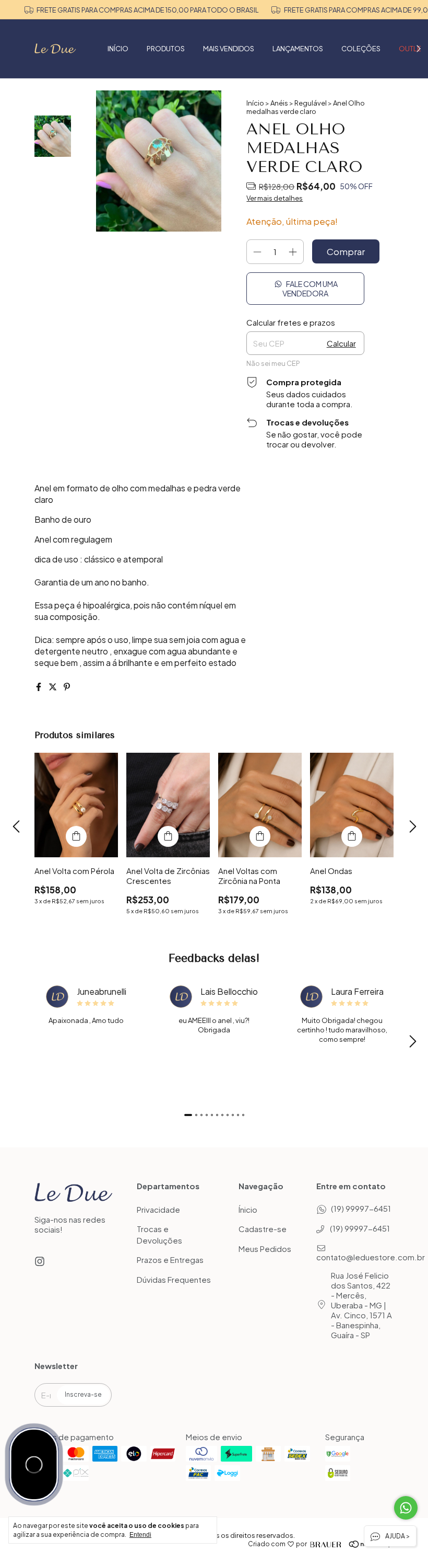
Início (255, 103)
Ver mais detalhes (274, 198)
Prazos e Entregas (170, 1260)
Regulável (310, 103)
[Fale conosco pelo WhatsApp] (406, 1508)
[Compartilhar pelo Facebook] (39, 686)
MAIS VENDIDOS (228, 48)
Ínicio (248, 1209)
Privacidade (158, 1209)
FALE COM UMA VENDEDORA (310, 288)
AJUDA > (397, 1536)
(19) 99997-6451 (361, 1208)
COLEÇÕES (361, 48)
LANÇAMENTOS (297, 48)
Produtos (166, 48)
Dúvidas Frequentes (174, 1279)
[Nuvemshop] (356, 1544)
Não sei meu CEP (273, 363)
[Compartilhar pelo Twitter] (53, 686)
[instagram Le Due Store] (39, 1261)
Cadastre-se (263, 1229)
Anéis (279, 103)
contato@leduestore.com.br (370, 1256)
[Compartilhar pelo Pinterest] (67, 686)
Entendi (140, 1534)
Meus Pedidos (265, 1249)
